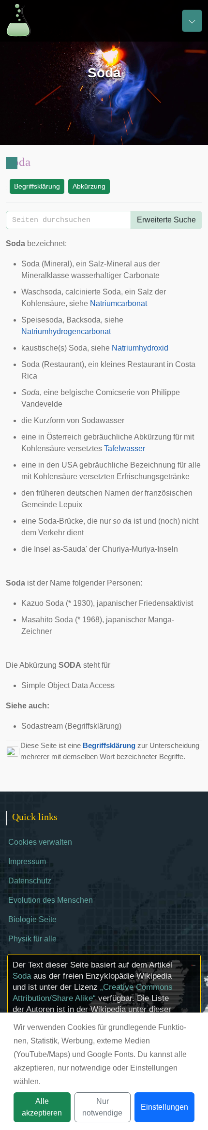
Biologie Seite (32, 919)
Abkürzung (89, 186)
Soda (22, 976)
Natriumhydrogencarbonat (66, 331)
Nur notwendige (102, 1107)
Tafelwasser (124, 448)
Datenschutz (29, 881)
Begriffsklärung (37, 186)
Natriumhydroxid (140, 348)
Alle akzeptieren (42, 1107)
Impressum (27, 861)
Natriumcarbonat (118, 303)
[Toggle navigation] (192, 21)
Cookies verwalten (40, 842)
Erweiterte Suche (166, 220)
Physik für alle (32, 939)
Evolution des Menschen (50, 900)
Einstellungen (164, 1107)
